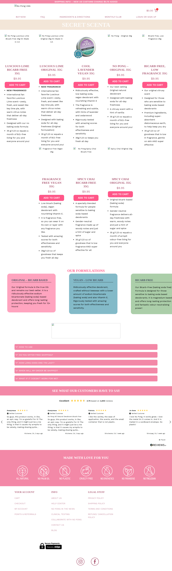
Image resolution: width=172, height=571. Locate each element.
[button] (24, 422)
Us (56, 498)
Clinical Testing (60, 514)
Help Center (58, 503)
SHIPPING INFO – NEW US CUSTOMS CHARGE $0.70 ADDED (86, 1)
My (21, 509)
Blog (54, 530)
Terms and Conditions (100, 509)
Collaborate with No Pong (66, 519)
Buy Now (21, 17)
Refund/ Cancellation (100, 516)
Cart (17, 498)
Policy (96, 498)
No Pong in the (63, 509)
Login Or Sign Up (146, 17)
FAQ (42, 17)
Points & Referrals (25, 514)
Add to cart (17, 85)
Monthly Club (113, 17)
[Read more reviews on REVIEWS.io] (158, 445)
